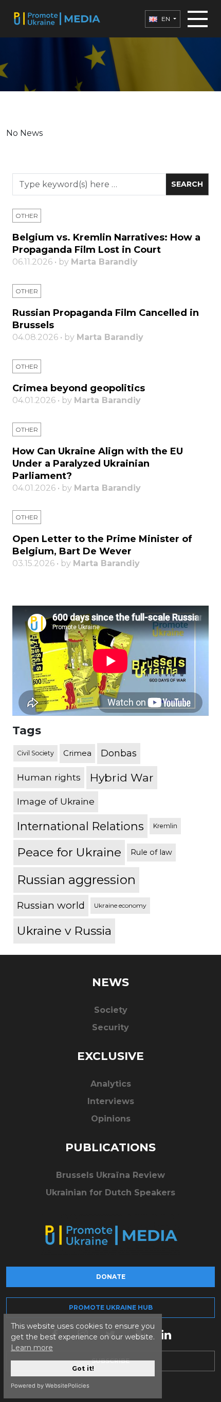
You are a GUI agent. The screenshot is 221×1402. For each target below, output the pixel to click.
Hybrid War (122, 777)
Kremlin (165, 826)
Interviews (110, 1101)
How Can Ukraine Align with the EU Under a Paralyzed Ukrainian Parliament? (97, 464)
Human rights (49, 777)
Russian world (51, 905)
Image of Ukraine (56, 801)
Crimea (77, 753)
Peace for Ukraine (69, 852)
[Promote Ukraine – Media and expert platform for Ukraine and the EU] (56, 18)
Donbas (119, 753)
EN (166, 19)
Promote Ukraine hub (111, 1307)
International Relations (80, 826)
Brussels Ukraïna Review (110, 1175)
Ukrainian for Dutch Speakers (110, 1192)
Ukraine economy (120, 905)
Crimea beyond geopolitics (78, 388)
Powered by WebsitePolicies (50, 1385)
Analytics (110, 1084)
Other (26, 215)
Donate (110, 1276)
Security (110, 1027)
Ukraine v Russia (64, 931)
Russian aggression (76, 879)
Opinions (111, 1119)
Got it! (83, 1368)
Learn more (32, 1347)
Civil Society (35, 753)
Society (110, 1010)
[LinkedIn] (166, 1334)
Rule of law (151, 852)
